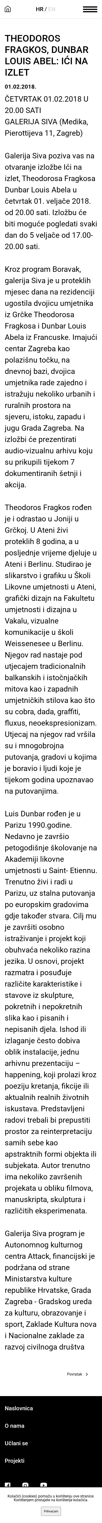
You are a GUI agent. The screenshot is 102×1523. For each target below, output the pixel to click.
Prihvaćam (51, 1511)
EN (52, 9)
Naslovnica (19, 1408)
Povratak (74, 1374)
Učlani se (16, 1443)
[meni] (90, 8)
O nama (14, 1426)
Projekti (14, 1461)
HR (39, 9)
